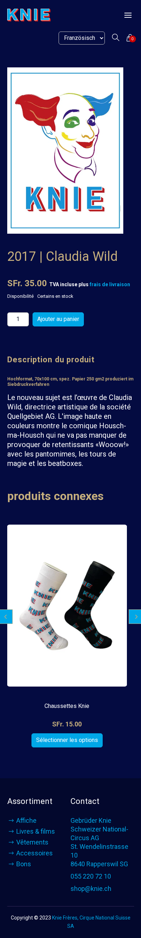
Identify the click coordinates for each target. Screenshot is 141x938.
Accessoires (34, 853)
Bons (23, 864)
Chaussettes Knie (66, 706)
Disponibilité (20, 296)
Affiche (26, 820)
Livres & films (35, 831)
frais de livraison (110, 284)
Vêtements (32, 842)
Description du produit (51, 359)
